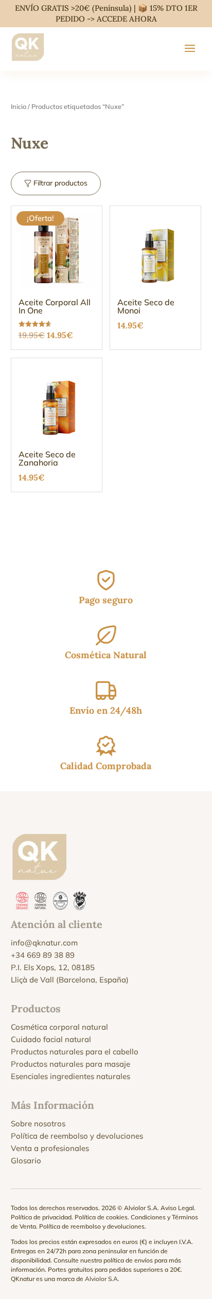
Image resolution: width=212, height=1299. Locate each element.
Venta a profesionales (50, 1148)
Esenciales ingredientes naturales (70, 1076)
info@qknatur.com (44, 943)
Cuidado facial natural (51, 1039)
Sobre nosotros (38, 1123)
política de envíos (128, 1260)
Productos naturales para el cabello (74, 1051)
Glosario (26, 1160)
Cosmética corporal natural (59, 1027)
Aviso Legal (177, 1208)
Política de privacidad (41, 1217)
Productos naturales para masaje (70, 1064)
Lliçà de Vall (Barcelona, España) (70, 980)
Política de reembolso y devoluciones (77, 1136)
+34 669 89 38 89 (43, 955)
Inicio (18, 106)
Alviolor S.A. (102, 1279)
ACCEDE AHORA (127, 19)
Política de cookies (101, 1217)
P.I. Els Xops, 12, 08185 (53, 967)
